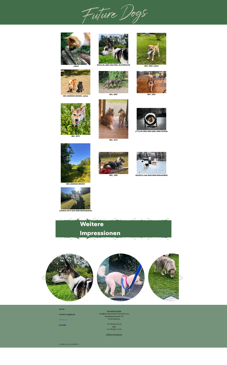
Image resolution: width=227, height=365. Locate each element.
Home (61, 309)
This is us (63, 319)
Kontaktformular (114, 311)
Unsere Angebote (67, 314)
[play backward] (43, 277)
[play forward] (181, 277)
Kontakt (62, 325)
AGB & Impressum (114, 334)
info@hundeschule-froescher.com (114, 314)
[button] (69, 277)
